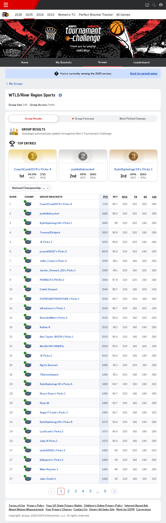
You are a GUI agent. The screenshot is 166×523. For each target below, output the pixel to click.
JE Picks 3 (46, 242)
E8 (145, 196)
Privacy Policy (35, 505)
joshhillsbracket (82, 169)
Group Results (33, 118)
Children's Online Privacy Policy (103, 505)
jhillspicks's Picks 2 (51, 459)
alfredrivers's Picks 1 (52, 308)
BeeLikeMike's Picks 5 (53, 317)
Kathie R (45, 327)
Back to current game (143, 73)
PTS (105, 196)
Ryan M (44, 403)
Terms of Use (17, 505)
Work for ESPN (125, 509)
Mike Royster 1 (49, 469)
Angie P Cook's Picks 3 (54, 412)
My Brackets (64, 62)
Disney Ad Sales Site (102, 509)
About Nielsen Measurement (26, 509)
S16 (154, 196)
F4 (135, 196)
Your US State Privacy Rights (64, 505)
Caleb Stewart (48, 289)
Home (24, 62)
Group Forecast (84, 118)
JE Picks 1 (46, 355)
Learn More (83, 50)
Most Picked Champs (133, 118)
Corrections (143, 509)
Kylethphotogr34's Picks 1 (133, 169)
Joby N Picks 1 (48, 440)
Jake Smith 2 (48, 478)
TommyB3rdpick (50, 232)
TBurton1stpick (49, 374)
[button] (154, 5)
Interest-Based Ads (136, 505)
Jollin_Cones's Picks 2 (53, 260)
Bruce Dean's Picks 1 (52, 393)
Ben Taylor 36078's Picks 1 (56, 336)
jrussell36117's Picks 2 (53, 251)
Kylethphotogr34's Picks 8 (56, 422)
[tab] (24, 62)
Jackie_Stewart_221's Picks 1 (57, 270)
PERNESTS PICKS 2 (52, 279)
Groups (102, 62)
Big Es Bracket (49, 365)
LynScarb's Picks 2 (51, 431)
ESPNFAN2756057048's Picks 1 (59, 298)
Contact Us (80, 509)
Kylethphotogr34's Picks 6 (56, 384)
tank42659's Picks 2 (52, 450)
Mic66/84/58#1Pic (52, 346)
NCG (124, 196)
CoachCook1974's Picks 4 (32, 169)
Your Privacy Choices (58, 509)
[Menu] (6, 5)
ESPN (23, 4)
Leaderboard (141, 62)
